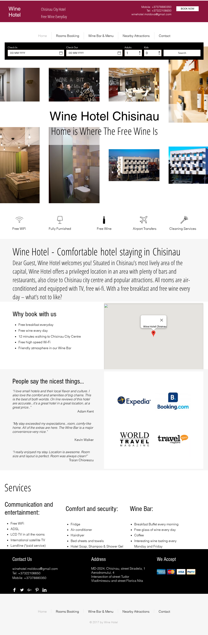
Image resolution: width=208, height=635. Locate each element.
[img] (134, 439)
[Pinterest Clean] (37, 590)
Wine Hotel (15, 12)
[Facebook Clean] (14, 590)
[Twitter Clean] (22, 590)
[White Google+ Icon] (29, 590)
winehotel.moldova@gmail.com (151, 14)
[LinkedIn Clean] (44, 590)
